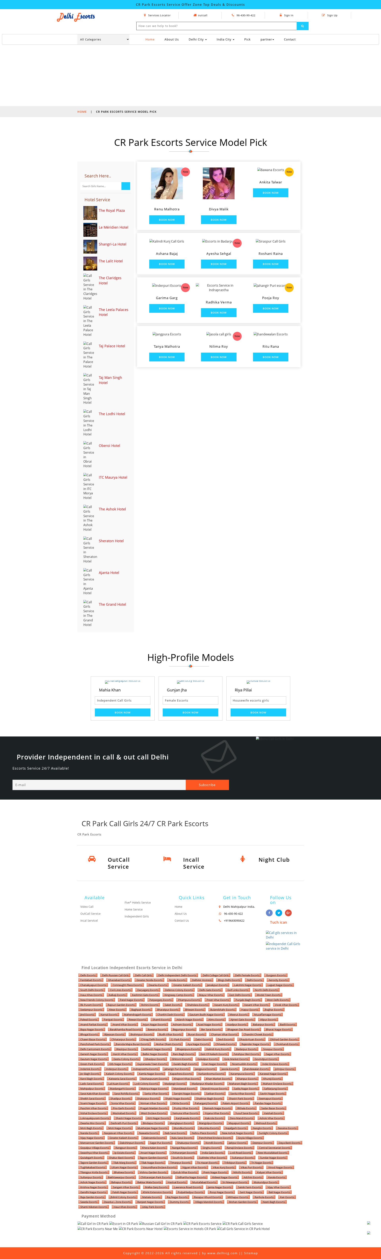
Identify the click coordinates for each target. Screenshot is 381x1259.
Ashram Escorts (182, 1024)
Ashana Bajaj (167, 253)
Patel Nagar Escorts (131, 1000)
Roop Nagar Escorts (221, 1192)
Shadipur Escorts (120, 1098)
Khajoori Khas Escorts (186, 1078)
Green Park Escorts (91, 1064)
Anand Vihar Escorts (124, 1024)
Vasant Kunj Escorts (226, 1005)
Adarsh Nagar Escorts (189, 1019)
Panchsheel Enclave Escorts (215, 1138)
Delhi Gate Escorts (210, 990)
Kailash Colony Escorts (119, 1073)
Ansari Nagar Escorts (152, 1152)
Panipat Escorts (113, 1019)
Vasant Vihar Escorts (256, 1005)
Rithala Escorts (246, 1108)
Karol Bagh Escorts (91, 1078)
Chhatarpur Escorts (123, 1039)
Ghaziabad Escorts (119, 980)
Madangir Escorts (175, 1083)
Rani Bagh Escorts (183, 1054)
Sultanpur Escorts (90, 1177)
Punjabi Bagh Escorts (248, 1000)
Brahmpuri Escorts (141, 1034)
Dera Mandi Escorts (241, 1118)
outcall (202, 15)
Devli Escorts (225, 1039)
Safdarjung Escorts (275, 1088)
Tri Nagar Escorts (261, 1162)
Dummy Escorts (179, 1202)
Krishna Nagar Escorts (93, 1187)
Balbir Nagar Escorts (154, 1054)
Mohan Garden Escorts (242, 1202)
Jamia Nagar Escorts (219, 1187)
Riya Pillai (175, 690)
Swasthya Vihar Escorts (94, 1152)
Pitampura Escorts (189, 1000)
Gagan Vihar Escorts (277, 1054)
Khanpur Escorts (247, 1078)
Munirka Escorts (209, 1128)
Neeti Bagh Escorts (274, 1202)
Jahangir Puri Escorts (177, 1069)
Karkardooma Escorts (211, 1073)
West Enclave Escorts (153, 1113)
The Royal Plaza (112, 210)
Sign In (288, 15)
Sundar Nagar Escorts (273, 1157)
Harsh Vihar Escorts (124, 1054)
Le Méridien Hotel (113, 227)
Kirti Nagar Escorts (158, 1118)
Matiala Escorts (151, 1197)
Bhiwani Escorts (194, 1009)
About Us (172, 39)
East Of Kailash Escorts (214, 1054)
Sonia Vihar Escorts (122, 1103)
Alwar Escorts (117, 1009)
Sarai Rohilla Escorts (126, 1093)
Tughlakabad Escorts (92, 1167)
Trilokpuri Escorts (234, 1162)
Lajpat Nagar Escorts (280, 985)
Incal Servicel (89, 920)
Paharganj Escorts (205, 1103)
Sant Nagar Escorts (251, 1192)
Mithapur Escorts (238, 1197)
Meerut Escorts (238, 1014)
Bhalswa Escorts (123, 1172)
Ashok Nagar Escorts (92, 1182)
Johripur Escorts (284, 1069)
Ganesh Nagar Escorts (93, 1054)
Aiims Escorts (216, 1019)
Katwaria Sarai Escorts (122, 1078)
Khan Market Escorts (218, 1078)
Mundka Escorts (183, 1128)
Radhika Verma (219, 302)
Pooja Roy (270, 297)
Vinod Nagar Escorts (280, 1167)
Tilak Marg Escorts (124, 1162)
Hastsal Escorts (177, 1182)
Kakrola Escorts (214, 1118)
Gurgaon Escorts (276, 975)
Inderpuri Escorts (116, 1069)
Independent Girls (137, 916)
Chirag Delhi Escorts (152, 1039)
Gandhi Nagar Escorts (93, 1192)
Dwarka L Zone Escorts (117, 1202)
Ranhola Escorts (264, 1197)
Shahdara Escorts (197, 1005)
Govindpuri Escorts (266, 1059)
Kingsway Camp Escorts (178, 995)
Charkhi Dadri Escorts (170, 1014)
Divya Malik (219, 209)
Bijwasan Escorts (114, 1034)
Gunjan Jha (109, 690)
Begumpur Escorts (183, 1029)
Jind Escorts (87, 1014)
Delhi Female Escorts (247, 975)
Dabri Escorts (203, 1039)
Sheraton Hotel (111, 540)
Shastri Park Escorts (240, 1098)
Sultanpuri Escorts (242, 1157)
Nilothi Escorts (241, 1172)
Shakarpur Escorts (148, 1098)
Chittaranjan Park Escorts (155, 1177)
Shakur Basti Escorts (121, 1157)
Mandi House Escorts (214, 1088)
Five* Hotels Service (138, 902)
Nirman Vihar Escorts (152, 1103)
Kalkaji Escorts (117, 995)
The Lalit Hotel (111, 261)
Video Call (86, 907)
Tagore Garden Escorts (153, 1157)
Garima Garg (167, 297)
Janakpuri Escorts (217, 985)
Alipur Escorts (268, 1019)
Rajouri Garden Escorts (121, 1005)
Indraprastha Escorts (145, 1069)
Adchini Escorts (253, 1177)
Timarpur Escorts (180, 1162)
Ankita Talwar (270, 182)
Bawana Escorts (157, 1029)
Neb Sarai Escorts (175, 1133)
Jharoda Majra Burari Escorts (132, 1044)
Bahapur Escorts (121, 1182)
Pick (247, 39)
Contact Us (182, 920)
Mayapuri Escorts (239, 1123)
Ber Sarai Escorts (211, 1029)
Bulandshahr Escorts (222, 1009)
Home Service (134, 909)
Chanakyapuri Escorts (93, 985)
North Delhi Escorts (266, 990)
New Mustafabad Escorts (272, 1152)
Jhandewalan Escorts (256, 1069)
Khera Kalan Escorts (153, 1147)
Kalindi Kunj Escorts (217, 1049)
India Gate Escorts (212, 1152)
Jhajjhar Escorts (274, 1009)
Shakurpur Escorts (188, 1142)
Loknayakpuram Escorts (94, 1118)
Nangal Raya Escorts (184, 1147)
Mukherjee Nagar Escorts (152, 1128)
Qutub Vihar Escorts (185, 1172)
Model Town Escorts (268, 995)
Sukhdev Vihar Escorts (212, 1157)
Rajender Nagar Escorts (255, 1044)
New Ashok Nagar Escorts (237, 1133)
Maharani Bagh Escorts (242, 1083)
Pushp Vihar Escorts (185, 1108)
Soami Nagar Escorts (92, 1103)
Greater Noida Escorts (149, 980)
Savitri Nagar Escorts (272, 1093)
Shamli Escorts (161, 1019)
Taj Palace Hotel (112, 346)
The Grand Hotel (112, 604)
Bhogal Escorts (89, 1034)
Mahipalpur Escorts (91, 1088)
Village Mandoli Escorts (208, 1202)
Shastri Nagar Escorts (128, 1118)
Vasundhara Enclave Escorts (159, 1167)
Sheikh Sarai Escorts (92, 1098)
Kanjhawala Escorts (187, 1118)
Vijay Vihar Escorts (278, 1187)
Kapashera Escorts (181, 1073)
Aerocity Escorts (278, 980)
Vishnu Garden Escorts (153, 1172)
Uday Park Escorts (152, 1207)
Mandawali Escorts (184, 1088)
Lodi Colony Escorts (146, 1083)
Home (151, 39)
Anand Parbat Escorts (93, 1024)
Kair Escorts (287, 1197)
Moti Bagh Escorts (91, 1128)
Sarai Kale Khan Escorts (94, 1093)
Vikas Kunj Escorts (223, 1167)
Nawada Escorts (148, 1133)
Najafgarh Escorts (235, 1128)
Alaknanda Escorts (154, 1138)
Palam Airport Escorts (235, 1103)
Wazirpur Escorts (126, 1049)
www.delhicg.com (222, 1253)
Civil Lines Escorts (120, 990)
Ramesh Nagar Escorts (217, 1108)
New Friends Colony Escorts (96, 1000)
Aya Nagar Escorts (198, 1044)
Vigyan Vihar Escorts (194, 1167)
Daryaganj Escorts (147, 990)
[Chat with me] (373, 1227)
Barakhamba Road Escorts (125, 1029)
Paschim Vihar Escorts (93, 1108)
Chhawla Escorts (225, 1044)
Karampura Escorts (242, 1073)
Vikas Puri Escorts (251, 1167)
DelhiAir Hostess (201, 980)
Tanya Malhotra (167, 346)
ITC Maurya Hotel (113, 477)
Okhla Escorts (180, 1103)
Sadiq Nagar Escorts (245, 1088)
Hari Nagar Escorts (214, 1064)
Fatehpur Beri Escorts (246, 1054)
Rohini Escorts (149, 1005)
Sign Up (332, 15)
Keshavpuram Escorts (154, 1078)
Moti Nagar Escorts (119, 1128)
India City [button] (224, 39)
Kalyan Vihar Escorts (269, 1172)
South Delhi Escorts (91, 990)
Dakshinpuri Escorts (131, 1142)
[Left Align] (303, 26)
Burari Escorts (196, 1034)
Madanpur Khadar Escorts (207, 1083)
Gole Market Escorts (236, 1059)
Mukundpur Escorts (265, 1182)
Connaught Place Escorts (127, 985)
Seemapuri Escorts (270, 1098)
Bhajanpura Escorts (188, 1049)
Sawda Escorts (88, 1202)
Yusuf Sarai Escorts (246, 1113)
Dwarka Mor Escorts (92, 1123)
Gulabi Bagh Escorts (185, 1064)
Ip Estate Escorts (124, 1152)
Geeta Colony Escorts (126, 1059)
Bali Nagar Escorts (279, 1192)
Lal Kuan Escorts (118, 1083)
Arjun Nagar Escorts (154, 1024)
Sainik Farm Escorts (249, 1187)
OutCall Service (90, 913)
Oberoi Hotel (109, 445)
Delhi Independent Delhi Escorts (177, 975)
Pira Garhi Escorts (123, 1108)
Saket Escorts (172, 1005)
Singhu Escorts (211, 1147)
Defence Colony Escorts (179, 990)
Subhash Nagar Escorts (156, 1049)
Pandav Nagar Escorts (268, 1103)
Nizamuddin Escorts (244, 1064)
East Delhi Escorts (239, 995)
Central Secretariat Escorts (274, 1147)
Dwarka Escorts (158, 985)
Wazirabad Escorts (123, 1113)
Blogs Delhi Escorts (229, 980)
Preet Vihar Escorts (218, 1000)
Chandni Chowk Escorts (257, 1034)
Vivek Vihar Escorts (286, 1005)
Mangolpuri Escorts (210, 1123)
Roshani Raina (271, 253)
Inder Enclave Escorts (274, 1064)
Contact (290, 39)
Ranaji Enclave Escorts (239, 1147)
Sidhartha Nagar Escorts (191, 1177)
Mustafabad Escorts (204, 1182)
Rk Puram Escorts (90, 1005)
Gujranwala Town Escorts (152, 1064)
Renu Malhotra (167, 209)
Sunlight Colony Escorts (273, 1133)
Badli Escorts (287, 1024)
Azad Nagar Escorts (209, 1024)
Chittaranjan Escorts (183, 1152)
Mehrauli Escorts (265, 1123)
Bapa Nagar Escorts (91, 1029)
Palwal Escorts (88, 1019)
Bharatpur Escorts (167, 1009)
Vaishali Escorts (273, 1113)
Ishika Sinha (246, 690)
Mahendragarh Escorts (137, 1014)
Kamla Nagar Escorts (151, 1073)
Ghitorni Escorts (181, 1059)
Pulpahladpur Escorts (190, 1192)
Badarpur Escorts (246, 1049)
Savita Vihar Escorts (241, 1093)
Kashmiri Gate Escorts (145, 995)
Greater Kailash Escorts (186, 985)
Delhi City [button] (197, 39)
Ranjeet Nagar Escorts (150, 1202)
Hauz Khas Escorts (91, 995)
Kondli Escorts (214, 1142)
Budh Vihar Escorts (170, 1034)
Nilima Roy (218, 346)
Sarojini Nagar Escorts (186, 1093)
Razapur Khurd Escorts (207, 1197)
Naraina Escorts (287, 1128)
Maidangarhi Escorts (122, 1088)
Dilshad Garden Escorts (283, 1039)
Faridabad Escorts (90, 980)
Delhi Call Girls (143, 975)
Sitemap (251, 1253)
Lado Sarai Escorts (91, 1083)
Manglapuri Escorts (181, 1123)
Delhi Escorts (87, 975)
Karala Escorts (276, 1177)
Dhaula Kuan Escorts (251, 1039)
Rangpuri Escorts (125, 1147)
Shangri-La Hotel (112, 244)
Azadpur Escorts (236, 1024)
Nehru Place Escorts (203, 1133)
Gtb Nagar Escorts (120, 1064)
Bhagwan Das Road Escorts (243, 1029)
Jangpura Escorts (205, 1069)
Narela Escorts (88, 1133)
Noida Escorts (177, 980)
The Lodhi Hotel (112, 413)
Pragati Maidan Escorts (153, 1108)
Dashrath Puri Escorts (123, 1123)
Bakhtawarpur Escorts (121, 1177)
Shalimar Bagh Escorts (209, 1098)
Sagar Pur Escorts (160, 1142)
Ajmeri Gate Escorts (242, 1019)
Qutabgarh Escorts (91, 1157)
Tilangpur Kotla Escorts (93, 1172)
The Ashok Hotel (112, 509)
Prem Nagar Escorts (215, 1172)
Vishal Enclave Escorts (93, 1113)
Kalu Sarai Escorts (182, 1138)
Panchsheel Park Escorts (94, 1044)
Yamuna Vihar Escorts (185, 1113)
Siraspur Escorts (272, 1049)
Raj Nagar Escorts (177, 1197)
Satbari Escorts (215, 1093)
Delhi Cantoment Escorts (95, 1049)
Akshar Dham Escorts (168, 1044)
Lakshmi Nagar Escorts (247, 985)
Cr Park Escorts (180, 1039)
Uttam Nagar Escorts (124, 1167)
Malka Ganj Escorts (156, 1187)
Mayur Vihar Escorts (211, 995)
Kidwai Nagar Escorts (224, 1177)
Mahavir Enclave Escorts (277, 1083)
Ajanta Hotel (109, 572)
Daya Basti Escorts (289, 1142)
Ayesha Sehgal (218, 253)
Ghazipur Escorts (155, 1059)
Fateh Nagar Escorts (124, 1192)
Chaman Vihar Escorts (224, 1034)
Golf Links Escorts (237, 990)
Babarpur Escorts (263, 1024)
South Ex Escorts (182, 1157)
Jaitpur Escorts (237, 1142)
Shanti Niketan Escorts (93, 1207)
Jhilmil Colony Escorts (123, 1197)
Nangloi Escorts (262, 1128)
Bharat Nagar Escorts (278, 1029)
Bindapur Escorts (153, 1123)
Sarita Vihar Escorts (155, 1093)
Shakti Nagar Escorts (177, 1098)
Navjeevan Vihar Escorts (118, 1133)
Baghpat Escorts (140, 1009)
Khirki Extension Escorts (157, 1192)
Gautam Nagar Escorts (93, 1059)
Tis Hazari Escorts (207, 1162)
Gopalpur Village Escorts (94, 1147)
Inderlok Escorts (89, 1069)
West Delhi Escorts (278, 1000)
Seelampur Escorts (91, 1009)
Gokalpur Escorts (207, 1059)
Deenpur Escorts (262, 1142)
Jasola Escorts (230, 1069)
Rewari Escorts (137, 1019)
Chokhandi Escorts (287, 1044)
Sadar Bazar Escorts (272, 1108)
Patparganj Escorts (160, 1000)
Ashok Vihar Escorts (271, 1118)
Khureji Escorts (272, 1078)
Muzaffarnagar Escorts (267, 1014)
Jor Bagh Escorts (89, 1073)
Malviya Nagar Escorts (154, 1088)
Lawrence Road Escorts (187, 1187)
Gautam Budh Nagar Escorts (206, 1014)
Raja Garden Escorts (92, 1197)
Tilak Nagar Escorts (152, 1162)
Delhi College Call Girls (215, 975)
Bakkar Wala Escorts (149, 1182)
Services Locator (159, 15)
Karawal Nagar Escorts (273, 1073)
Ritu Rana (271, 346)
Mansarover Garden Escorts (96, 1142)
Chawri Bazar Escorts (92, 1039)
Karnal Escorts (109, 1014)
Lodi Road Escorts (240, 1152)
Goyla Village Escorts (250, 1138)
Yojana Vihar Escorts (217, 1113)
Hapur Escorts (249, 1009)
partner (266, 39)
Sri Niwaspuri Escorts (234, 1182)
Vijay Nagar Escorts (91, 1138)
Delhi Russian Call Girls (115, 975)
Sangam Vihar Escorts (125, 1187)
